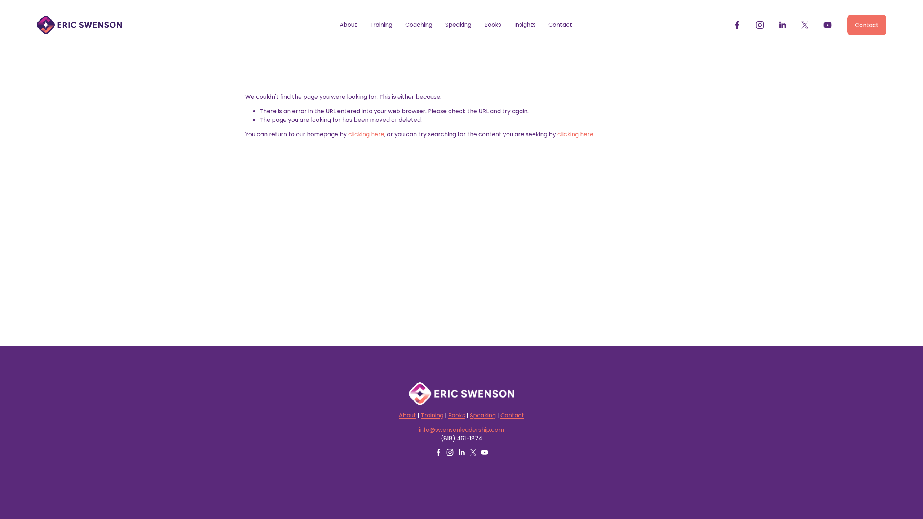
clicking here (366, 134)
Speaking (458, 25)
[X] (805, 25)
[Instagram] (760, 25)
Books (492, 25)
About (348, 25)
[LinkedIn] (782, 25)
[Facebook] (737, 25)
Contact (560, 25)
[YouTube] (828, 25)
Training (381, 25)
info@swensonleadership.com (461, 430)
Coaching (418, 25)
